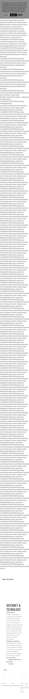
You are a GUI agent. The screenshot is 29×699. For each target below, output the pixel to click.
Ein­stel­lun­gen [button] (5, 15)
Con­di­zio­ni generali (26, 685)
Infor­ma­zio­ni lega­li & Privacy (22, 688)
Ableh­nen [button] (20, 15)
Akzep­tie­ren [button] (13, 15)
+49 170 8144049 (3, 684)
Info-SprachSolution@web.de (13, 684)
